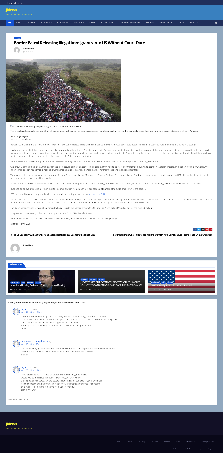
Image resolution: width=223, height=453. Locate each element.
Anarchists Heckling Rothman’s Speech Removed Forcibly (38, 285)
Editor (28, 289)
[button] (216, 23)
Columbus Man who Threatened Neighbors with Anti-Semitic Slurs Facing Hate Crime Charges (162, 234)
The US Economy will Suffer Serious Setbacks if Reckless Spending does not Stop (53, 234)
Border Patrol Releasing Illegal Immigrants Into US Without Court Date (79, 43)
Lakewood (63, 23)
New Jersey (46, 23)
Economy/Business (131, 23)
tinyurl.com (26, 309)
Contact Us (166, 23)
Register (193, 23)
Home (19, 23)
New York (79, 23)
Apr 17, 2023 (157, 289)
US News (31, 23)
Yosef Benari (29, 48)
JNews (11, 9)
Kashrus (150, 23)
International (108, 23)
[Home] (10, 23)
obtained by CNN (97, 194)
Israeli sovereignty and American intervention (172, 285)
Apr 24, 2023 (17, 289)
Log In (180, 23)
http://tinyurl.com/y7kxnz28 (34, 341)
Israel (92, 23)
